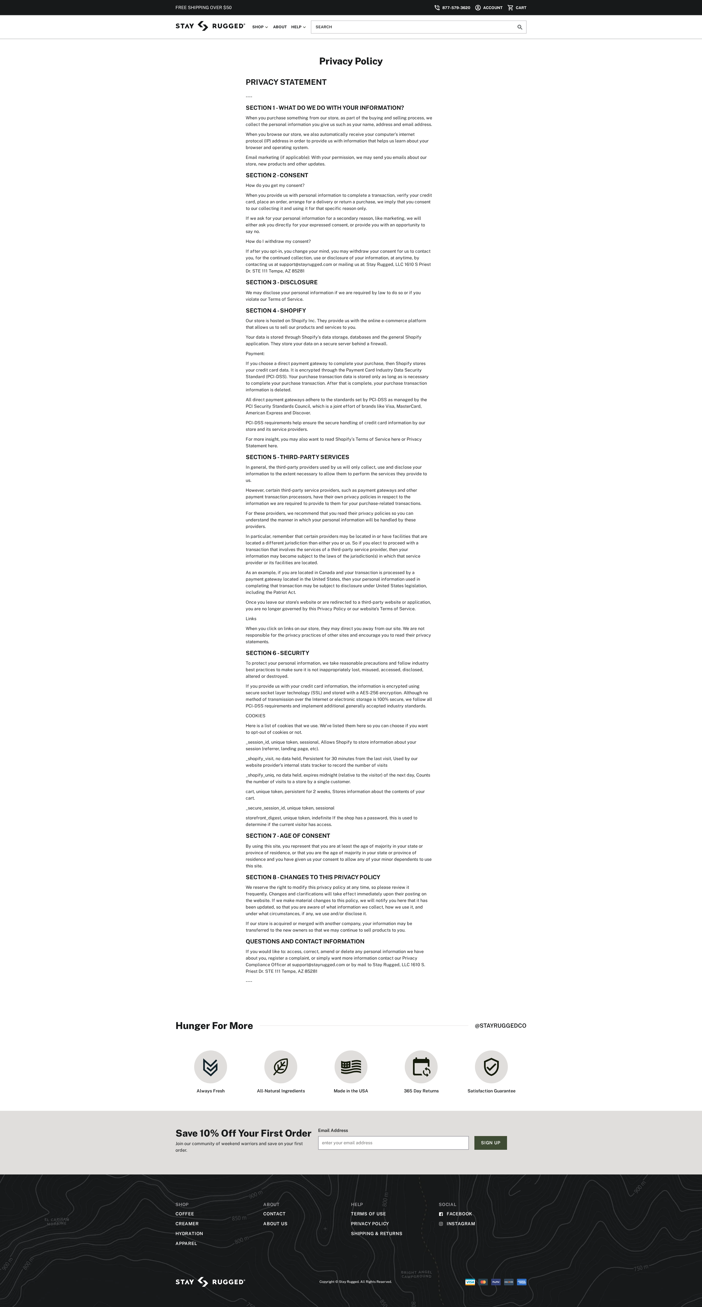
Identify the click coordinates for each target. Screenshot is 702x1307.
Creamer (187, 1223)
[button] (488, 7)
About (280, 27)
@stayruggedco (500, 1025)
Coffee (185, 1213)
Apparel (186, 1243)
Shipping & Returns (376, 1233)
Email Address (333, 1130)
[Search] (519, 27)
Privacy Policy (370, 1223)
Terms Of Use (368, 1213)
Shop (258, 27)
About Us (275, 1223)
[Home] (211, 26)
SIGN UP (490, 1142)
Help (296, 27)
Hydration (189, 1233)
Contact (274, 1213)
